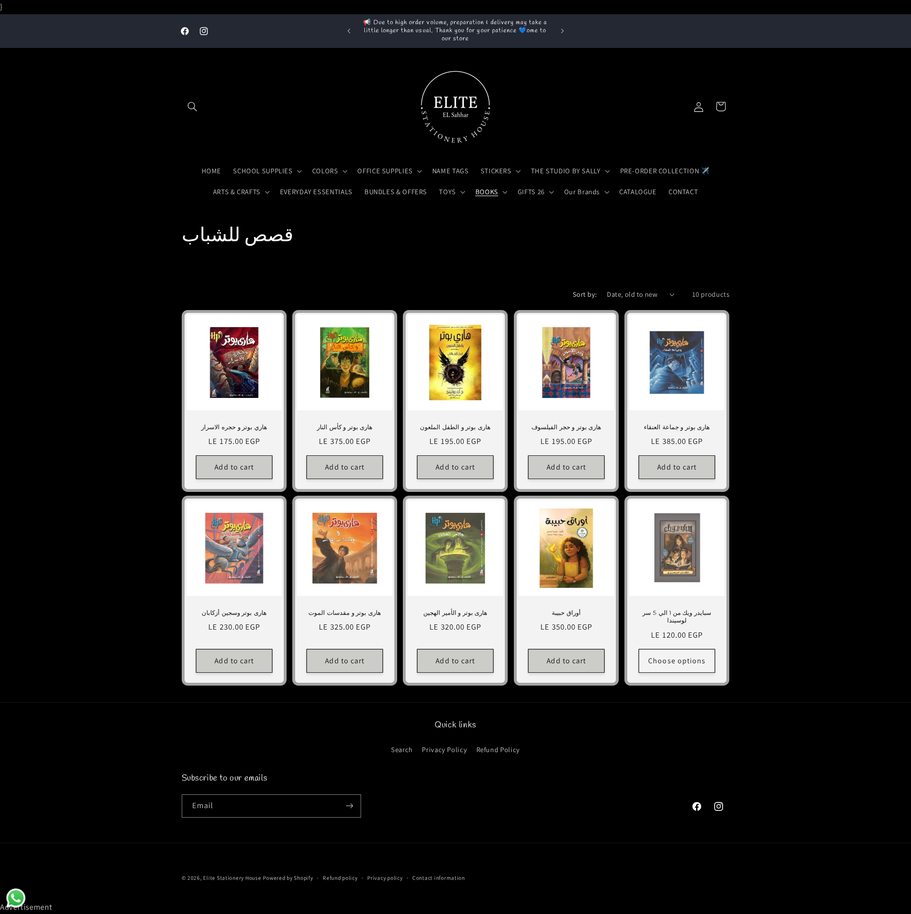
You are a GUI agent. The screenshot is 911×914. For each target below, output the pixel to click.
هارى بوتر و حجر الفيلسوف (566, 427)
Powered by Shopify (288, 877)
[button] (193, 106)
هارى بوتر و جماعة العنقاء (677, 427)
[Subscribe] (349, 806)
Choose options (677, 660)
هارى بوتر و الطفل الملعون (455, 427)
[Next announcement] (562, 30)
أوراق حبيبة (566, 613)
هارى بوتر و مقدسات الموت (344, 613)
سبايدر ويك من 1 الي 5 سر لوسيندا (676, 617)
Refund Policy (498, 749)
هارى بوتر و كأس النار (344, 427)
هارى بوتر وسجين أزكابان (234, 613)
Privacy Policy (444, 749)
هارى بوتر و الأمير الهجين (455, 613)
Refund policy (340, 877)
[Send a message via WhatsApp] (16, 898)
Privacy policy (384, 877)
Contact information (438, 877)
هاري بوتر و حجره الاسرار (234, 427)
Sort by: (585, 294)
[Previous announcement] (348, 30)
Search (402, 749)
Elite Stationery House (232, 877)
